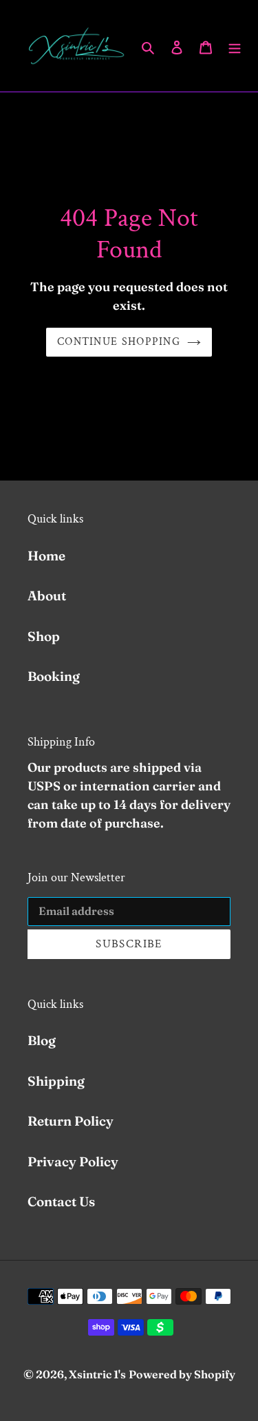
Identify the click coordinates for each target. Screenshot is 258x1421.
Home (46, 555)
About (47, 595)
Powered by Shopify (182, 1374)
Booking (54, 676)
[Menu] (234, 46)
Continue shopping (118, 342)
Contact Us (61, 1201)
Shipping (56, 1081)
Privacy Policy (73, 1161)
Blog (42, 1040)
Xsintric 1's (97, 1374)
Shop (44, 636)
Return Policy (71, 1121)
